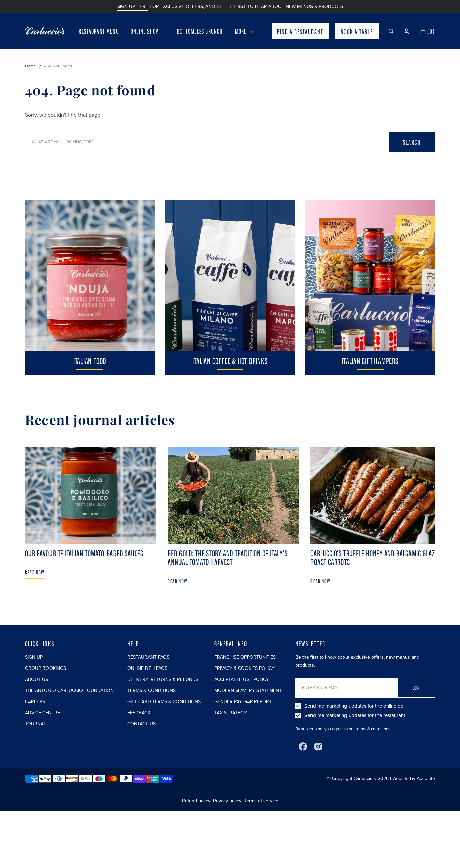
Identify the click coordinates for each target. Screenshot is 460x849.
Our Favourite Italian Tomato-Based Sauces (84, 553)
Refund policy (196, 800)
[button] (391, 31)
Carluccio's (365, 778)
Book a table (357, 31)
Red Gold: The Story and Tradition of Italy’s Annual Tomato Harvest (227, 557)
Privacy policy (227, 800)
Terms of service (261, 800)
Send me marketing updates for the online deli (354, 706)
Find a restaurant (300, 31)
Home (30, 66)
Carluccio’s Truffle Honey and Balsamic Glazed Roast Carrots (375, 557)
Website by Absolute (413, 778)
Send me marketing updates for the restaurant (354, 715)
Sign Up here (132, 6)
